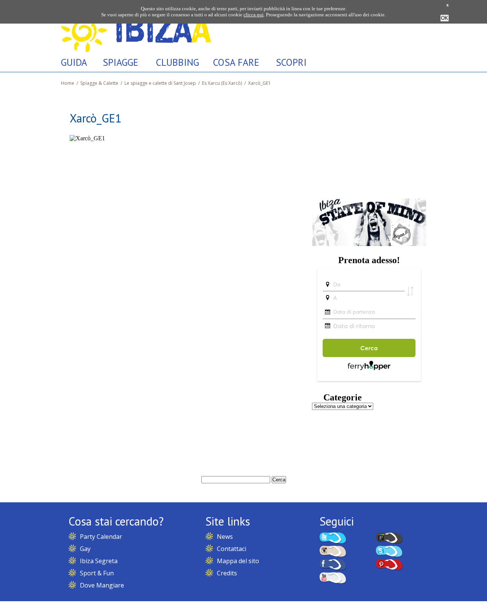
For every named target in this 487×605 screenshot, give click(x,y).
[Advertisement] (369, 141)
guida (74, 62)
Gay (85, 549)
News (225, 536)
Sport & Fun (97, 573)
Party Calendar (101, 536)
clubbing (177, 62)
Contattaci (231, 549)
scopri (291, 62)
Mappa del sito (238, 561)
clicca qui (254, 14)
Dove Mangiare (102, 585)
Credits (227, 573)
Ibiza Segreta (99, 561)
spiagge (120, 62)
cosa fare (236, 62)
